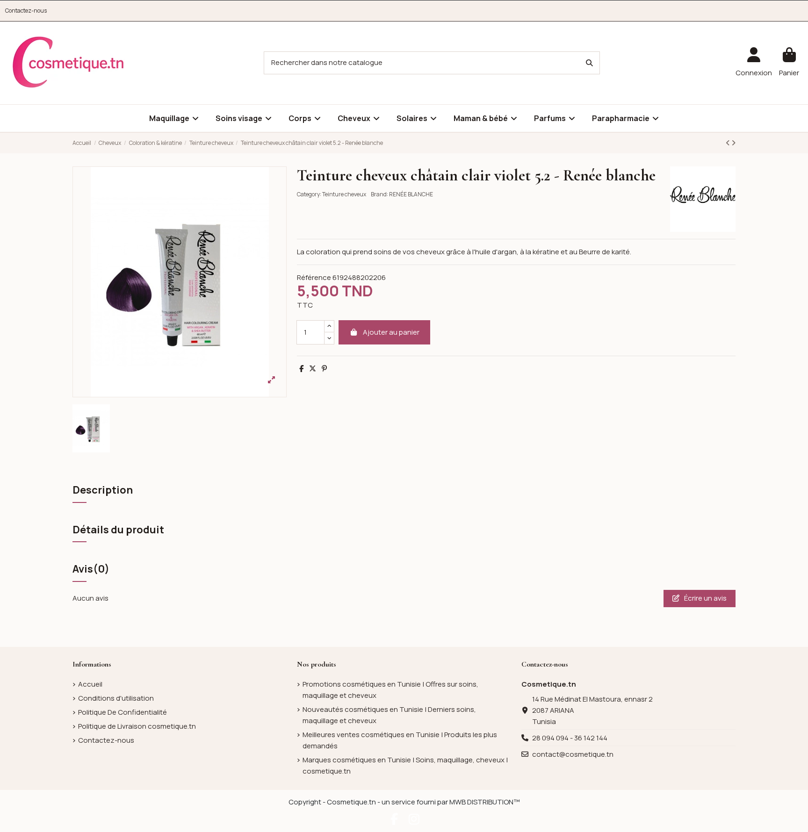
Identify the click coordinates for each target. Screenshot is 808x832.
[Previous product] (728, 143)
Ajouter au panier (391, 332)
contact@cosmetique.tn (572, 754)
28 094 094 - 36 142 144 (569, 738)
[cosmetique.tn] (68, 62)
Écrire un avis (705, 598)
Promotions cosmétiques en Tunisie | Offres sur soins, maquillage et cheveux (390, 689)
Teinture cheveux (344, 194)
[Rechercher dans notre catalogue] (589, 62)
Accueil (90, 684)
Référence (314, 277)
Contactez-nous (26, 10)
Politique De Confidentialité (122, 712)
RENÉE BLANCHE (411, 194)
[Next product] (733, 143)
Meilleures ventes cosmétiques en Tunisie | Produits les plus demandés (400, 740)
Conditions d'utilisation (116, 698)
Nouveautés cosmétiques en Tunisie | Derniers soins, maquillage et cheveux (389, 714)
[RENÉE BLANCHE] (703, 198)
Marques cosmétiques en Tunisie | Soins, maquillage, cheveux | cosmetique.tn (405, 765)
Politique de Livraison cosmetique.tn (137, 726)
